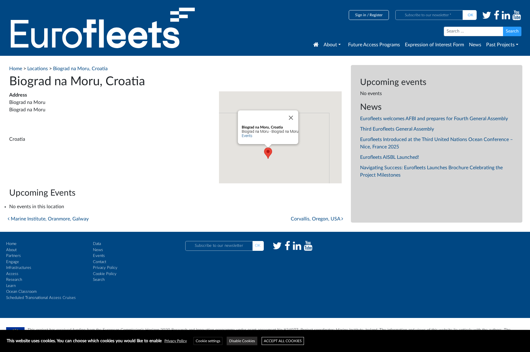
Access (12, 274)
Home (11, 244)
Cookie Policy (105, 274)
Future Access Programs (374, 44)
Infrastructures (18, 268)
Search (99, 280)
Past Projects (500, 44)
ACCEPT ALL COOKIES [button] (283, 341)
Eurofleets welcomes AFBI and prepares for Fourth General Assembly (434, 118)
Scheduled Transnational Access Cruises (41, 298)
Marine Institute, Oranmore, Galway (49, 218)
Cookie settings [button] (208, 341)
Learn (11, 286)
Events (246, 136)
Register (376, 15)
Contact (99, 262)
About (330, 44)
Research (14, 280)
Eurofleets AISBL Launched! (389, 157)
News (475, 44)
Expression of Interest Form (434, 44)
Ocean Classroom (21, 292)
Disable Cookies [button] (242, 341)
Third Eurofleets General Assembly (397, 129)
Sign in (360, 15)
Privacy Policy (105, 268)
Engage (12, 262)
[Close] (290, 117)
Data (97, 244)
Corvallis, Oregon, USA (316, 218)
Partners (13, 256)
